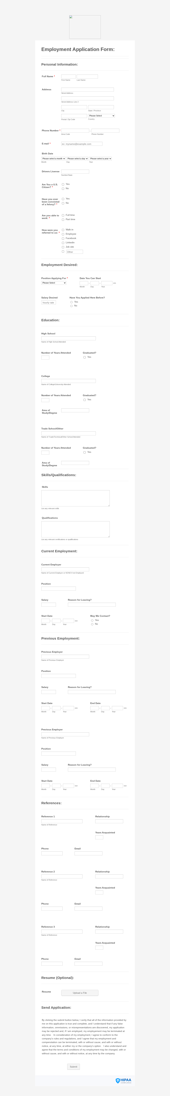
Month (43, 162)
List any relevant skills (50, 508)
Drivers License (50, 171)
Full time (70, 215)
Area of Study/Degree (49, 411)
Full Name (48, 76)
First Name (65, 80)
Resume (46, 991)
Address (46, 89)
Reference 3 (48, 926)
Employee (71, 234)
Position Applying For (54, 278)
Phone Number (51, 130)
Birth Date (47, 153)
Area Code (65, 134)
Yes (68, 184)
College (45, 376)
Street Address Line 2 (70, 102)
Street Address (67, 93)
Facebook (71, 238)
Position (46, 583)
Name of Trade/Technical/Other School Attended (60, 437)
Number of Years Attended (56, 352)
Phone (45, 848)
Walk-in (69, 229)
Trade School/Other (52, 428)
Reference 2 (48, 871)
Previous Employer (52, 652)
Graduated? (89, 352)
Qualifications (50, 518)
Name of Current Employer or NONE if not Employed (62, 573)
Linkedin (70, 242)
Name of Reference (49, 825)
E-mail (46, 143)
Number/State (66, 175)
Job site (70, 246)
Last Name (81, 80)
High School (48, 333)
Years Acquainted (105, 832)
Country (91, 119)
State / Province (94, 111)
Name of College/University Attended (56, 384)
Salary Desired (49, 297)
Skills (45, 487)
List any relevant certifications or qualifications (59, 539)
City (62, 111)
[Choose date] (114, 283)
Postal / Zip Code (68, 119)
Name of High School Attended (53, 342)
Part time (70, 219)
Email (78, 848)
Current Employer (51, 564)
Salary (44, 600)
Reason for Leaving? (80, 600)
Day (68, 162)
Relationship (102, 816)
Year (91, 162)
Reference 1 (48, 816)
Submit (73, 1066)
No (67, 188)
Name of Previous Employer (52, 660)
